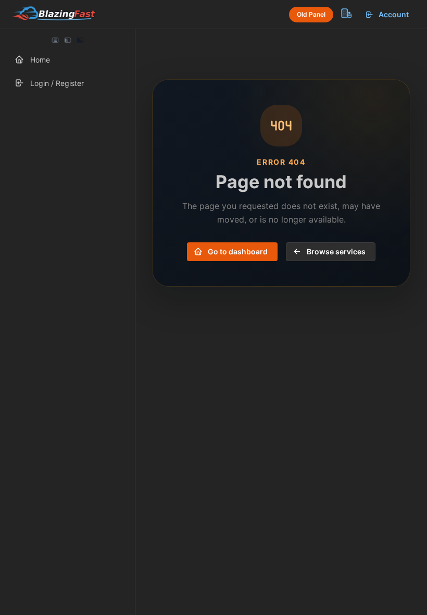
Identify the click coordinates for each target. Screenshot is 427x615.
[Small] (67, 40)
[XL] (80, 40)
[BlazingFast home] (53, 14)
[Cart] (345, 13)
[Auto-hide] (55, 40)
